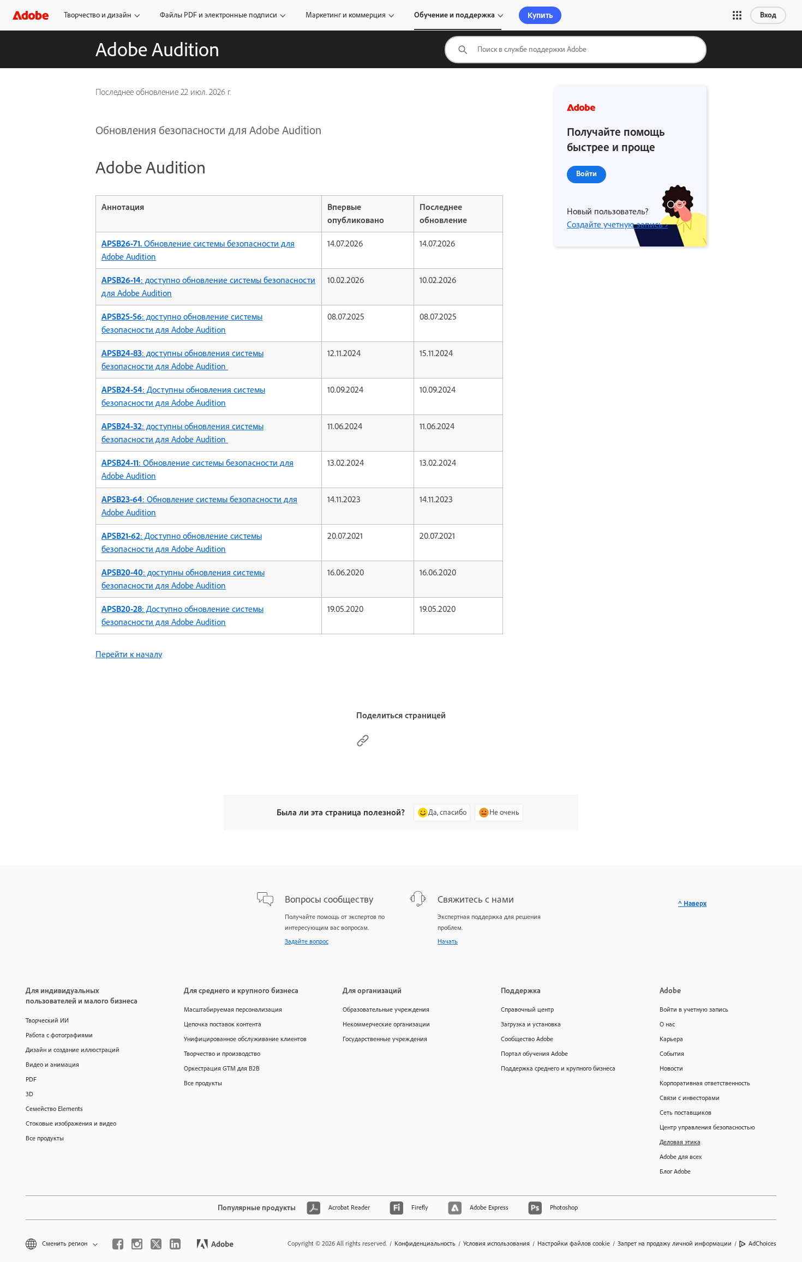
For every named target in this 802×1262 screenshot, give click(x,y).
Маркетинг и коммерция (346, 15)
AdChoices (762, 1243)
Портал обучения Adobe (534, 1053)
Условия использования (496, 1243)
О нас (667, 1024)
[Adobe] (30, 15)
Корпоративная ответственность (705, 1083)
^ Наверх (692, 903)
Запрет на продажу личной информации (675, 1243)
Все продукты (45, 1138)
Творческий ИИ (47, 1020)
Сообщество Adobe (527, 1039)
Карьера (671, 1039)
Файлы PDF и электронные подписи (218, 15)
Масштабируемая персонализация (233, 1009)
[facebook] (117, 1244)
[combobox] (576, 49)
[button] (737, 15)
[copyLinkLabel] (362, 744)
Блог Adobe (675, 1171)
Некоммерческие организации (386, 1024)
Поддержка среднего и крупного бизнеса (558, 1068)
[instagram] (136, 1244)
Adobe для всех (681, 1157)
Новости (671, 1068)
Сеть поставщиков (685, 1112)
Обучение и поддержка (454, 15)
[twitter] (156, 1244)
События (672, 1053)
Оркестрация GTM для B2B (222, 1068)
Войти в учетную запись (694, 1009)
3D (29, 1094)
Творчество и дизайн (97, 15)
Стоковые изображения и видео (71, 1123)
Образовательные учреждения (386, 1009)
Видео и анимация (52, 1064)
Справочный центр (527, 1009)
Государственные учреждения (385, 1039)
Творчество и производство (222, 1053)
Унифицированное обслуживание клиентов (245, 1039)
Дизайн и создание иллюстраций (72, 1050)
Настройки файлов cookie (573, 1243)
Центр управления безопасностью (707, 1127)
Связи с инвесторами (690, 1098)
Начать (448, 941)
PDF (31, 1079)
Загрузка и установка (531, 1024)
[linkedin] (175, 1244)
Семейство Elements (54, 1109)
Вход (768, 15)
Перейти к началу (128, 654)
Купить (540, 15)
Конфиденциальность (425, 1243)
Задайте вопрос (306, 941)
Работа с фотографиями (59, 1035)
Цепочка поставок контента (222, 1024)
